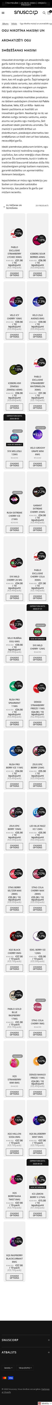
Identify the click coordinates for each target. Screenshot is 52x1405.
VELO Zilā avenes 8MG (37, 317)
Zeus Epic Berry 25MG (37, 766)
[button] (45, 1403)
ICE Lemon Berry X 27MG (37, 1195)
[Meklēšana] (44, 13)
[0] (48, 13)
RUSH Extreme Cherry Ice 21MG (14, 516)
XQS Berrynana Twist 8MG (14, 1196)
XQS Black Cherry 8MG (14, 951)
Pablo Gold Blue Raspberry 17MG (14, 1013)
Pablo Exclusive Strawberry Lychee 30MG (14, 252)
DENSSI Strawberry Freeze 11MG (38, 705)
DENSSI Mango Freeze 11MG (37, 1076)
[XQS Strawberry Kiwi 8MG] (14, 1062)
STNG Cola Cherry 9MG (37, 1022)
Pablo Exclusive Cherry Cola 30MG (37, 575)
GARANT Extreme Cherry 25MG (37, 508)
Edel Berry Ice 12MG (37, 951)
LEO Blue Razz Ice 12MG (37, 827)
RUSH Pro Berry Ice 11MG (14, 766)
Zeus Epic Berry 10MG (14, 827)
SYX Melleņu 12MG (14, 453)
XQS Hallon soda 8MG (14, 1135)
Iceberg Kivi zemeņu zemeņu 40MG (14, 386)
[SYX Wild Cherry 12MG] (37, 632)
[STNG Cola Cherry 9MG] (37, 1007)
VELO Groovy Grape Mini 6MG (37, 451)
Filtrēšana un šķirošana (14, 206)
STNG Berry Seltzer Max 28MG (14, 890)
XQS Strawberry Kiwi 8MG (14, 1079)
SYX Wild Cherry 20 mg (14, 578)
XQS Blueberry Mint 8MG (37, 1135)
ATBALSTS (9, 1352)
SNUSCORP (10, 1340)
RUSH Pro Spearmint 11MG (14, 702)
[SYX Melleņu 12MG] (14, 437)
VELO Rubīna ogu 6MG (15, 640)
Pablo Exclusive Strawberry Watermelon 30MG (37, 383)
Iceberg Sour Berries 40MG (37, 255)
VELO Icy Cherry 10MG (14, 317)
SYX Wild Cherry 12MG (37, 647)
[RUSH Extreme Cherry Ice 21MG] (14, 499)
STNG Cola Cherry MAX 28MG (37, 890)
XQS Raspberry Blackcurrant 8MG (14, 1258)
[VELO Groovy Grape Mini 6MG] (37, 434)
